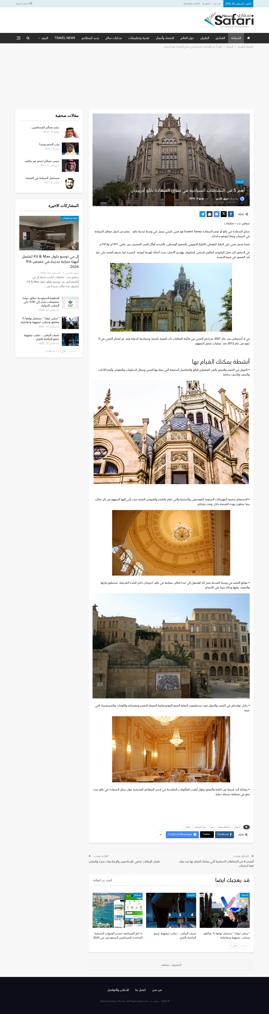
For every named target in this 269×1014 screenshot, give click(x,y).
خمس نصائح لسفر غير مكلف (41, 161)
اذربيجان (237, 827)
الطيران (204, 38)
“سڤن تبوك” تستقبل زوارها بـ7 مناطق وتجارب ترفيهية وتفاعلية (40, 320)
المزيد (44, 38)
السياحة (236, 38)
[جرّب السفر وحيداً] (70, 149)
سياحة (188, 827)
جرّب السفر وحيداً (49, 144)
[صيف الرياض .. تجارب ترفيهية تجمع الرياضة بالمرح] (171, 910)
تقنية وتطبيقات (138, 38)
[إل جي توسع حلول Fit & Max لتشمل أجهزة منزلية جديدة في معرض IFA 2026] (49, 233)
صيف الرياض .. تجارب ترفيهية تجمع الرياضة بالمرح (41, 337)
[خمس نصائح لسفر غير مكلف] (70, 165)
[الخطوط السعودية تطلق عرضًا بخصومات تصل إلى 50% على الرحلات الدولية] (70, 302)
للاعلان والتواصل (191, 4)
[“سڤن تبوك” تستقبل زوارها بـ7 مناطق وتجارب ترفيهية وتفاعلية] (225, 910)
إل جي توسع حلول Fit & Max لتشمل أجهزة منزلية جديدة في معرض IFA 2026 (50, 262)
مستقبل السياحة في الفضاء (42, 178)
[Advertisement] (134, 78)
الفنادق (220, 38)
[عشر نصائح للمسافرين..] (70, 132)
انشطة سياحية (224, 827)
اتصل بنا (206, 4)
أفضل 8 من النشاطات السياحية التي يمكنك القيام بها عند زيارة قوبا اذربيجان (216, 863)
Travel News (64, 38)
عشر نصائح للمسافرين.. (45, 127)
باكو (212, 827)
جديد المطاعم (90, 38)
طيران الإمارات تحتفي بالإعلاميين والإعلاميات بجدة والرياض (124, 861)
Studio (121, 1001)
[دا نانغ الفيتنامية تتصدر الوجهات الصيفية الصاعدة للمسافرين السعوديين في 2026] (118, 910)
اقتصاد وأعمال (165, 38)
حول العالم (187, 38)
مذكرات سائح (113, 38)
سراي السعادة (200, 827)
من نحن (216, 4)
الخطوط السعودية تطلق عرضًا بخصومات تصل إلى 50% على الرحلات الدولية (41, 302)
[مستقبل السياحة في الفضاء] (70, 182)
